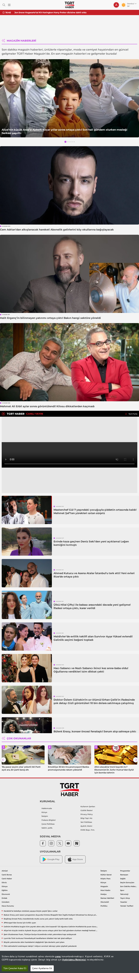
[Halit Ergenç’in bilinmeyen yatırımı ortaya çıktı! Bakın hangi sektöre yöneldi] (69, 274)
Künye (44, 812)
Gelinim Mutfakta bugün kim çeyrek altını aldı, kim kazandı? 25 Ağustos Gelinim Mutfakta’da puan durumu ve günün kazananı (51, 927)
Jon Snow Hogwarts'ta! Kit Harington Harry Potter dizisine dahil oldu (50, 12)
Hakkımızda (47, 808)
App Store (77, 859)
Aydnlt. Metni (86, 826)
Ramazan (124, 875)
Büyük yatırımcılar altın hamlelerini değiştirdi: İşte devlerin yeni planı (34, 942)
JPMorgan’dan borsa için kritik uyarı (20, 923)
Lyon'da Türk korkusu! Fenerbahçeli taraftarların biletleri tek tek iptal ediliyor (38, 938)
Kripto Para (105, 879)
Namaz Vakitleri (107, 898)
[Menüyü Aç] (9, 5)
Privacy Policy (87, 814)
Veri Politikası (86, 822)
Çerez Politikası (48, 824)
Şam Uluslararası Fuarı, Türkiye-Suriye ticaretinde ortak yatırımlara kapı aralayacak (40, 934)
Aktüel (5, 871)
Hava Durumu (8, 906)
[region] (69, 962)
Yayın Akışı (125, 898)
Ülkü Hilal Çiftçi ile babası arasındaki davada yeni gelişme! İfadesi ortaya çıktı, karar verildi (92, 606)
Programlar (125, 871)
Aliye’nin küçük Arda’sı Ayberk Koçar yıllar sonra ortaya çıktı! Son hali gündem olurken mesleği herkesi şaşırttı (64, 131)
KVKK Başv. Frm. (88, 830)
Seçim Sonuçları (127, 882)
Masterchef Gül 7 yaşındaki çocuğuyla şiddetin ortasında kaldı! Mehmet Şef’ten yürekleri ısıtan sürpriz (95, 511)
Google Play (53, 859)
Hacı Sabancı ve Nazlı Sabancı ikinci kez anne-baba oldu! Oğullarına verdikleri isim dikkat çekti (91, 670)
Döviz (4, 882)
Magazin (104, 886)
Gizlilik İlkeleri (87, 810)
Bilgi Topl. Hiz (86, 818)
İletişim (45, 816)
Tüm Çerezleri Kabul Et (14, 968)
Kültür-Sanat (106, 875)
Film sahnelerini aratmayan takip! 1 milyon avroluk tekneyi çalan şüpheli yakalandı (40, 946)
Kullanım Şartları (88, 806)
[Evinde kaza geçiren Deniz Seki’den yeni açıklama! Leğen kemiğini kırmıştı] (27, 541)
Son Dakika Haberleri (128, 886)
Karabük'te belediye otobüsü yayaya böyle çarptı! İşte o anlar (30, 911)
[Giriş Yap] (116, 5)
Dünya (4, 886)
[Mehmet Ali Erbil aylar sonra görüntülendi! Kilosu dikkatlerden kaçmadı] (69, 362)
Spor (122, 890)
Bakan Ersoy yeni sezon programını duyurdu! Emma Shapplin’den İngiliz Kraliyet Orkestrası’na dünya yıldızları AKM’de (51, 915)
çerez (58, 956)
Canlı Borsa (7, 875)
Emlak (4, 898)
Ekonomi (6, 894)
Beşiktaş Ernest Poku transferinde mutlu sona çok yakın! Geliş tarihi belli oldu (38, 919)
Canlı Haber (7, 879)
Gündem (5, 902)
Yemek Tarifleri (126, 906)
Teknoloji (124, 894)
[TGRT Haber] (69, 5)
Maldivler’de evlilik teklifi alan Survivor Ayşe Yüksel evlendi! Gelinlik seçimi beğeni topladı (93, 638)
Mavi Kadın (105, 890)
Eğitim (4, 890)
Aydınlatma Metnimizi (74, 959)
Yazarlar (123, 902)
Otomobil (105, 902)
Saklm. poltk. (47, 828)
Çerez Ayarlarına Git (42, 968)
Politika (104, 906)
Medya (103, 894)
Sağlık (123, 879)
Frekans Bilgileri (49, 820)
